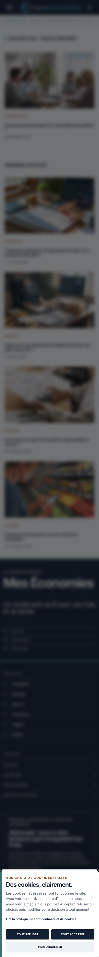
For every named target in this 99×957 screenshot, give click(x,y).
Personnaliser (50, 946)
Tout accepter (73, 934)
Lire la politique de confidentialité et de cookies (41, 919)
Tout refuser (27, 934)
